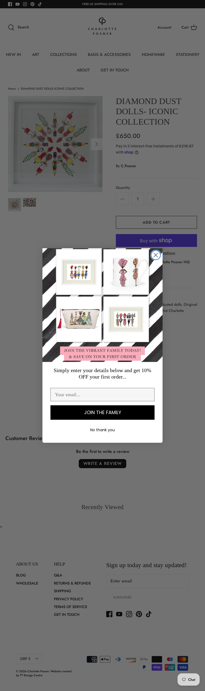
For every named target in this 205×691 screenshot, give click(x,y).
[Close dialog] (155, 255)
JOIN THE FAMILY (102, 412)
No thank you (102, 430)
